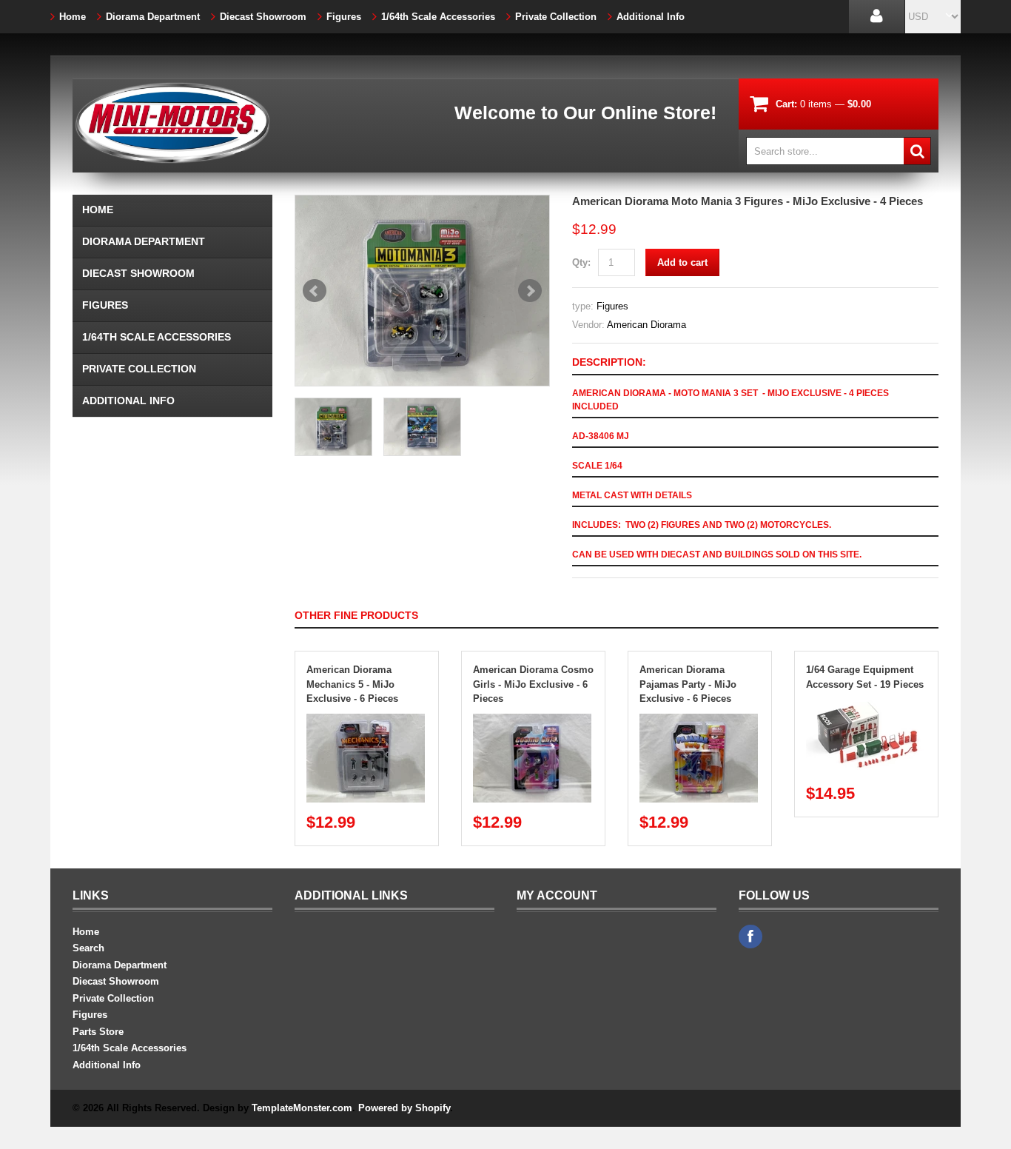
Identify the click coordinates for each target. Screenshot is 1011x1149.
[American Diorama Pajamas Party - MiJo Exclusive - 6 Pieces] (698, 720)
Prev (314, 291)
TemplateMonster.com (302, 1107)
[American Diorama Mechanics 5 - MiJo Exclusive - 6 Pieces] (365, 720)
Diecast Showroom (263, 16)
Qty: (581, 262)
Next (530, 291)
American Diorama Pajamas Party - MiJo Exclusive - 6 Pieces (687, 684)
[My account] (876, 16)
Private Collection (556, 16)
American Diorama (646, 324)
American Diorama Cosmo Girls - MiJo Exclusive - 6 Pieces (533, 684)
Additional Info (651, 16)
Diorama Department (153, 16)
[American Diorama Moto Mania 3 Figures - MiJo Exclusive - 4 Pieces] (422, 290)
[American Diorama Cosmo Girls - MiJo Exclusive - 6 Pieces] (532, 720)
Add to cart (682, 262)
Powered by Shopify (404, 1107)
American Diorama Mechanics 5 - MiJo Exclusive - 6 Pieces (352, 684)
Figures (343, 16)
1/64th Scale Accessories (438, 16)
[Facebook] (750, 936)
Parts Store (98, 1031)
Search (88, 948)
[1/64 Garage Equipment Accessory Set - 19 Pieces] (865, 705)
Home (72, 16)
